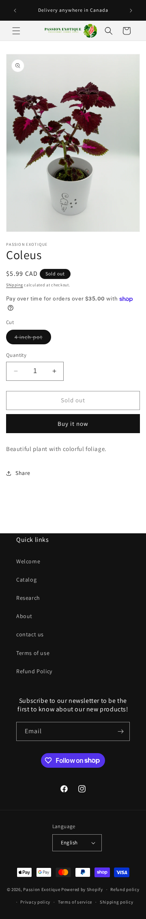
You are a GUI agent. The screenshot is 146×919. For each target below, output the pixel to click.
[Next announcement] (131, 10)
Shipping (14, 285)
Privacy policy (35, 902)
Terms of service (75, 902)
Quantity (16, 355)
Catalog (26, 579)
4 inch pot (33, 338)
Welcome (28, 561)
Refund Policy (34, 671)
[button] (16, 31)
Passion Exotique (41, 889)
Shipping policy (116, 902)
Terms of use (32, 653)
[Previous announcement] (15, 10)
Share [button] (22, 473)
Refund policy (124, 889)
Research (28, 597)
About (24, 616)
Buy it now (73, 423)
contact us (30, 634)
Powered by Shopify (82, 889)
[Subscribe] (120, 731)
